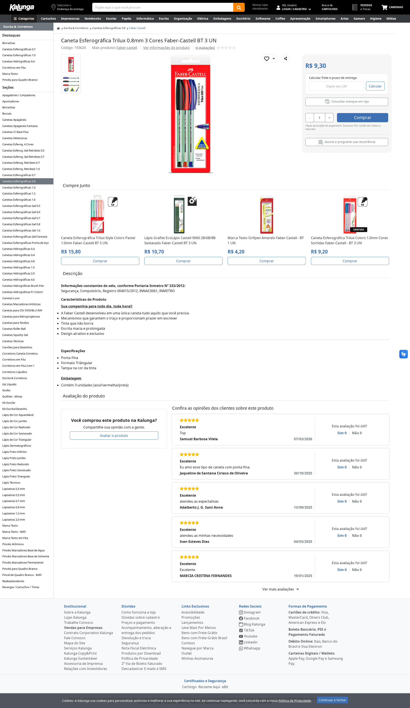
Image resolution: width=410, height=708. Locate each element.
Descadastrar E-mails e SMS (144, 668)
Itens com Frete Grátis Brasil (204, 638)
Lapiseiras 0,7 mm (13, 501)
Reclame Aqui (209, 686)
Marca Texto (10, 74)
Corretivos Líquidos (14, 372)
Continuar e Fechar (332, 700)
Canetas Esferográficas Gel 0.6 (21, 212)
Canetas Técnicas (13, 341)
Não (357, 433)
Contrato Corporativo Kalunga (88, 632)
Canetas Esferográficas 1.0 (18, 55)
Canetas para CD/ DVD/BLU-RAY (22, 310)
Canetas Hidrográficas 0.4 (18, 61)
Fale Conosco (74, 638)
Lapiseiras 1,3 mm (13, 513)
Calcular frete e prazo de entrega (333, 78)
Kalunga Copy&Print (80, 653)
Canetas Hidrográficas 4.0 (18, 279)
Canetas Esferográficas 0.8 (18, 181)
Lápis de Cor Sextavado (17, 433)
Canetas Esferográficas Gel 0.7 (21, 218)
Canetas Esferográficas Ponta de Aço (25, 243)
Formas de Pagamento (307, 606)
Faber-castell (127, 47)
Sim (342, 433)
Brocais (7, 113)
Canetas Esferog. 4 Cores (18, 144)
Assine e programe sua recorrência (349, 142)
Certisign (189, 686)
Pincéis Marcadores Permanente (22, 562)
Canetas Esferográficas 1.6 (18, 200)
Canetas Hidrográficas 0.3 (18, 249)
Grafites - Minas (12, 396)
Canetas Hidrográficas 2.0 (18, 273)
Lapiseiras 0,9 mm (13, 507)
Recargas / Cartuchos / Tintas (20, 587)
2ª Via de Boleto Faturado (142, 663)
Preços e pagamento (138, 622)
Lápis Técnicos (11, 482)
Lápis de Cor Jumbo (14, 421)
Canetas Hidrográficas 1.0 (18, 267)
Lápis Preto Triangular (16, 476)
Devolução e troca (136, 638)
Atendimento (260, 8)
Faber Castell (137, 28)
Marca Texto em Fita (15, 538)
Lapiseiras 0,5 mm (13, 495)
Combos (188, 643)
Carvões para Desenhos (17, 347)
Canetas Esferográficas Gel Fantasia (24, 236)
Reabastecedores (13, 581)
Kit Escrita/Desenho (14, 409)
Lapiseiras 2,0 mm (13, 519)
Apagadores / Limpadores (18, 95)
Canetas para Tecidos (15, 323)
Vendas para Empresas (83, 627)
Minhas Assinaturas (197, 658)
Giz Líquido (9, 384)
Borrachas (8, 43)
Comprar (362, 117)
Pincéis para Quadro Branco (20, 80)
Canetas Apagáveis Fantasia (20, 126)
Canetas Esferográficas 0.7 (18, 49)
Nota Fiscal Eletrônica (139, 648)
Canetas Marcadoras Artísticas (21, 304)
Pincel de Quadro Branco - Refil (21, 575)
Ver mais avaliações (278, 589)
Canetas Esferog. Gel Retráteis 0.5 (23, 150)
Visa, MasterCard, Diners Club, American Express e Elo (308, 617)
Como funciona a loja (139, 612)
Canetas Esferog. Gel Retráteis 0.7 (23, 157)
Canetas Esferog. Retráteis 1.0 (21, 169)
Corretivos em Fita (14, 67)
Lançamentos (192, 622)
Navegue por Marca (198, 648)
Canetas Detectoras (14, 138)
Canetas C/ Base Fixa (15, 132)
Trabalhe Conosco (78, 622)
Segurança (130, 643)
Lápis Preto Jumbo (14, 458)
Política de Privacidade (140, 658)
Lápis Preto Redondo (15, 464)
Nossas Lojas (260, 5)
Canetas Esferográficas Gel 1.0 (21, 230)
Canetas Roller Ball (14, 329)
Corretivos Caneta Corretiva (20, 353)
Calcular (375, 86)
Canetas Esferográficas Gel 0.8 (21, 224)
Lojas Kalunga (75, 617)
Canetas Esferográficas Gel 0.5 (21, 206)
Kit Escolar (8, 403)
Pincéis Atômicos (13, 544)
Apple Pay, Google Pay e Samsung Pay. (315, 658)
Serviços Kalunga (78, 648)
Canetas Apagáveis (14, 120)
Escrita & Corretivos (14, 378)
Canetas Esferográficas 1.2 (18, 193)
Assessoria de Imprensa (83, 663)
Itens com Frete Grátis (199, 632)
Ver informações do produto (166, 47)
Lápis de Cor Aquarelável (18, 415)
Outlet (187, 653)
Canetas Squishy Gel (15, 335)
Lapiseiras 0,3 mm (13, 489)
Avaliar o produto (114, 435)
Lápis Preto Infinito (14, 452)
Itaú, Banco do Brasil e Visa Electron (312, 644)
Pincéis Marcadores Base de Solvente (25, 556)
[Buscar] (239, 7)
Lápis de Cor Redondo (16, 427)
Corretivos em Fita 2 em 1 (18, 366)
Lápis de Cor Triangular (16, 440)
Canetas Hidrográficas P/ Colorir (22, 292)
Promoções (191, 617)
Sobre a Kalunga (77, 612)
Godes (6, 390)
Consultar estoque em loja (349, 101)
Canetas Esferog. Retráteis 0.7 (21, 163)
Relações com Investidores (85, 668)
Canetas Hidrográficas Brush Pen (23, 286)
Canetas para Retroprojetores (21, 316)
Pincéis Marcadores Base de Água (23, 550)
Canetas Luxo (11, 298)
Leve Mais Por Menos (199, 627)
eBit (225, 686)
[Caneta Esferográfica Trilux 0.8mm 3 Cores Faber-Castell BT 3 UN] (71, 64)
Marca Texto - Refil (14, 532)
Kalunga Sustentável (80, 658)
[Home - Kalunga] (58, 28)
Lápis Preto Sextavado (16, 470)
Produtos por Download (141, 653)
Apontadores (10, 101)
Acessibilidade (193, 612)
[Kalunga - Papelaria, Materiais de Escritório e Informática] (21, 7)
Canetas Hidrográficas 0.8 (18, 261)
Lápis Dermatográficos (16, 445)
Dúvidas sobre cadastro (141, 617)
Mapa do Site (74, 643)
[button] (71, 63)
